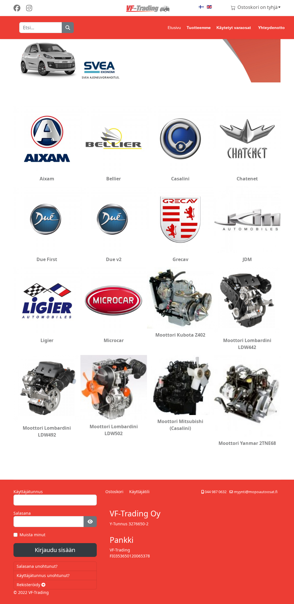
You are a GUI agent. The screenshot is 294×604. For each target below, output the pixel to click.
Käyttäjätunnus (28, 491)
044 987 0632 (216, 491)
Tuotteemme (199, 27)
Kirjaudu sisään (55, 550)
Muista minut (32, 534)
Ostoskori (114, 491)
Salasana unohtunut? (37, 566)
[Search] (68, 27)
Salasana (22, 513)
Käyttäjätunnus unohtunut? (43, 575)
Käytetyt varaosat (233, 27)
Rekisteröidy (29, 584)
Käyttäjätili (139, 491)
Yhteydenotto (271, 27)
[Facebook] (16, 8)
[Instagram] (29, 8)
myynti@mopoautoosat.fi (256, 491)
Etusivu (174, 27)
